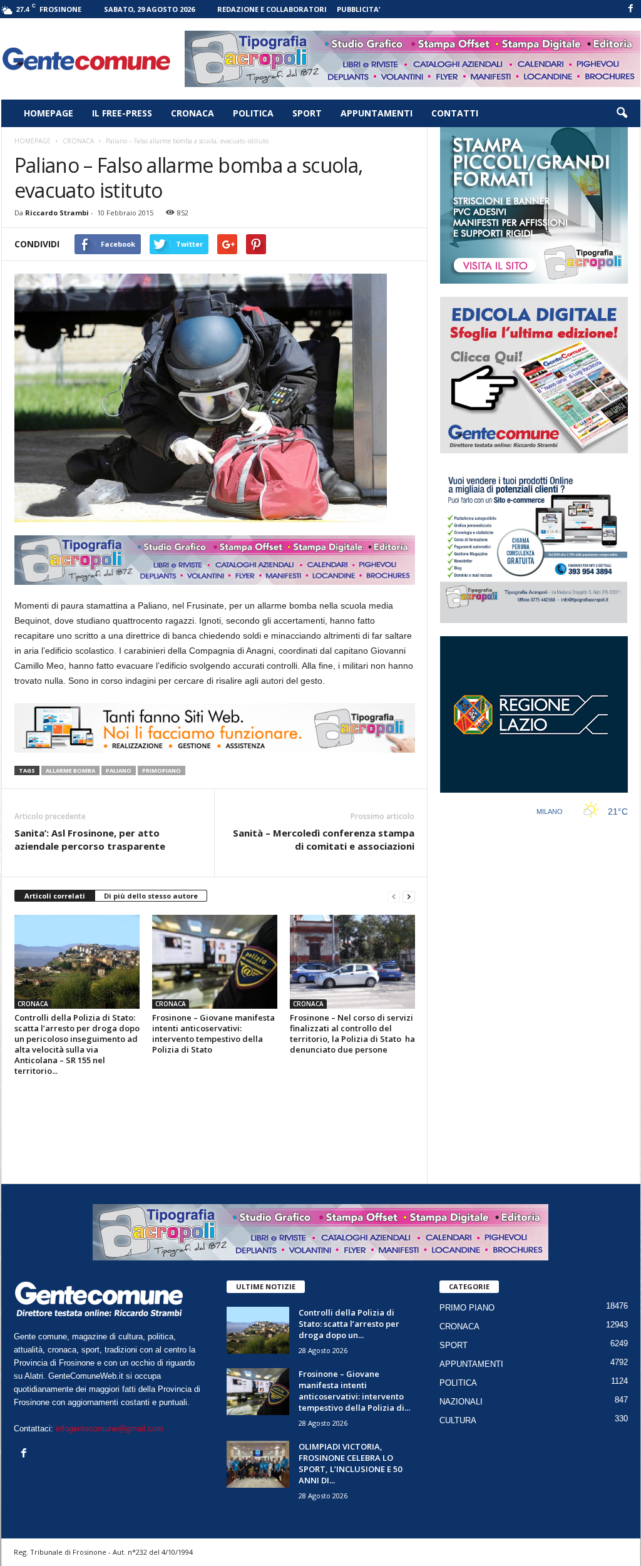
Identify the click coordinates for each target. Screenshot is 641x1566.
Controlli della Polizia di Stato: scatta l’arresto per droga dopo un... (349, 1324)
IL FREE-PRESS (122, 113)
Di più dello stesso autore (151, 895)
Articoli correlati (54, 895)
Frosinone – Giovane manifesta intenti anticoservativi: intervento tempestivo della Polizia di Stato (213, 1033)
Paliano (118, 770)
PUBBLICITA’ (358, 9)
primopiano (161, 770)
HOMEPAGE (48, 113)
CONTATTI (454, 113)
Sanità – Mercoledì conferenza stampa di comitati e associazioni (323, 839)
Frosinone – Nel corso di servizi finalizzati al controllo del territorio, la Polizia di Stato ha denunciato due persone (352, 1033)
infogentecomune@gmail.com (109, 1428)
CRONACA (192, 113)
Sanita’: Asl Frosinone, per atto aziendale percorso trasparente (89, 839)
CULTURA (457, 1420)
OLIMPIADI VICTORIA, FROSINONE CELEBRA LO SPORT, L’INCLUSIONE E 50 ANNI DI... (350, 1463)
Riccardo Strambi (57, 212)
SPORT (307, 113)
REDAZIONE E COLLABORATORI (272, 9)
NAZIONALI (461, 1401)
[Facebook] (630, 9)
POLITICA (253, 113)
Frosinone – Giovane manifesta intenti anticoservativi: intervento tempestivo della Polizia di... (354, 1390)
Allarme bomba (70, 770)
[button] (621, 113)
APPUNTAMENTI (377, 113)
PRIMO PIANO (467, 1307)
